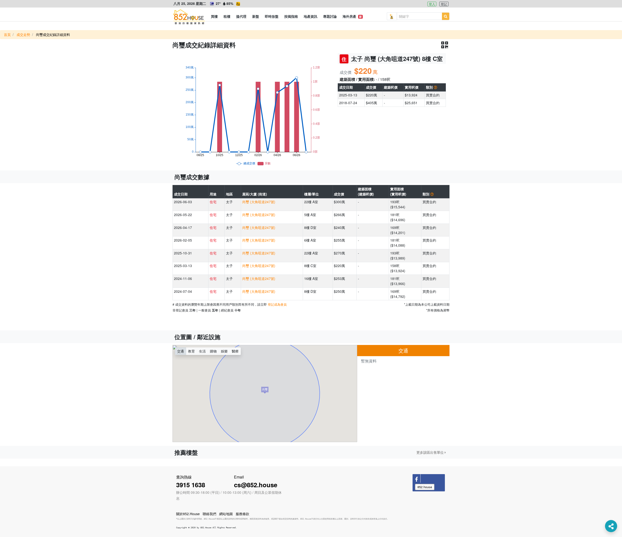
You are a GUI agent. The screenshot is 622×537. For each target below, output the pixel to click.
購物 (213, 351)
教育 (191, 351)
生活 (202, 351)
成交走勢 (23, 34)
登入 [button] (432, 4)
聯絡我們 (209, 513)
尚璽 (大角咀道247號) (258, 201)
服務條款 (242, 513)
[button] (214, 16)
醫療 (235, 351)
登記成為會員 (277, 304)
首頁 (7, 34)
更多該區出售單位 (430, 452)
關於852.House (188, 513)
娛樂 (224, 351)
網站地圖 (226, 513)
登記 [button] (444, 4)
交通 (180, 351)
